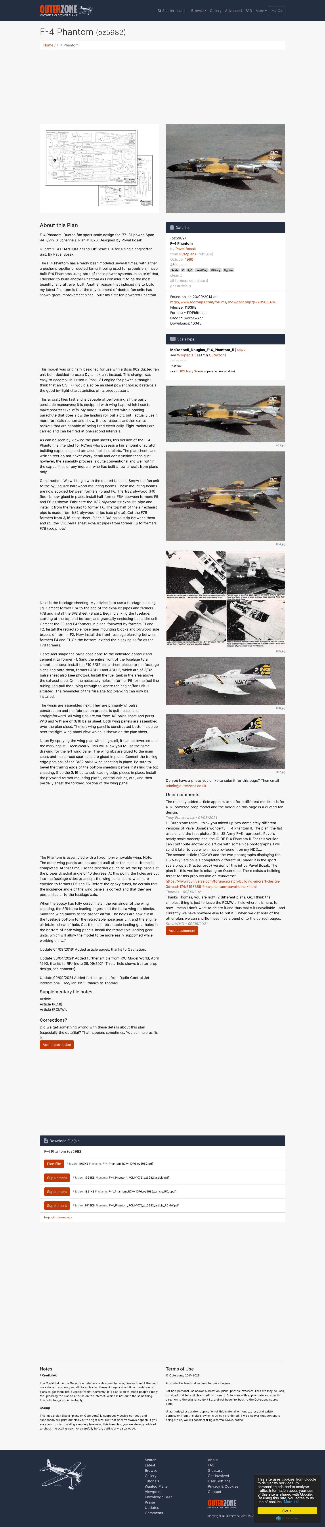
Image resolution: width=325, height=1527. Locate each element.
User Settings (219, 1481)
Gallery (216, 10)
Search (168, 10)
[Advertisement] (162, 84)
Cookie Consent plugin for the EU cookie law (287, 1518)
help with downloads (58, 1217)
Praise (150, 1502)
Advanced (233, 10)
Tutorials (152, 1481)
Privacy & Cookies (223, 1486)
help (240, 350)
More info (291, 1501)
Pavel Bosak (186, 249)
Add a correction (57, 1044)
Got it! (287, 1511)
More (260, 10)
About (213, 1460)
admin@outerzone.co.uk (186, 786)
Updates (152, 1507)
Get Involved (218, 1475)
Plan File (54, 1164)
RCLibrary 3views (191, 371)
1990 (189, 259)
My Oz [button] (276, 10)
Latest (182, 10)
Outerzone (217, 355)
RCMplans (187, 254)
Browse (197, 10)
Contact (214, 1491)
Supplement (57, 1177)
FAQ (248, 10)
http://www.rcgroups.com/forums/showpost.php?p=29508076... (223, 302)
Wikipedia (185, 355)
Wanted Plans (156, 1486)
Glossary (215, 1470)
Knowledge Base (158, 1497)
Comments (154, 1513)
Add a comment (182, 930)
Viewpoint (153, 1491)
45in (174, 264)
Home (48, 45)
